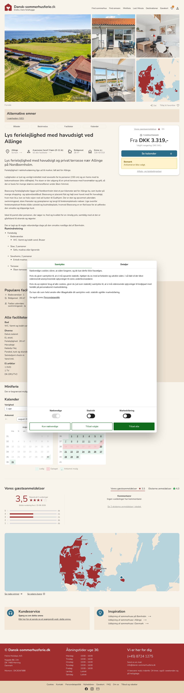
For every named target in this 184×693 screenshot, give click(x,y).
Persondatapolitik (73, 684)
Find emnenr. (115, 8)
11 (89, 441)
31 (13, 462)
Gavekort (164, 8)
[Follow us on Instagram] (92, 689)
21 (66, 451)
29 (71, 457)
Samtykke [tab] (60, 264)
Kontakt (59, 684)
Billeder (16, 126)
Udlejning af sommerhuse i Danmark (126, 623)
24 (83, 451)
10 (83, 441)
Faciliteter (68, 126)
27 (101, 451)
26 (95, 451)
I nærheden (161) (15, 118)
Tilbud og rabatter (129, 684)
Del (154, 105)
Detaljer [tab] (124, 264)
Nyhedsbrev (88, 684)
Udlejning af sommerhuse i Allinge (125, 619)
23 (77, 451)
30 (77, 457)
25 (89, 451)
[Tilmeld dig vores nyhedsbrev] (98, 689)
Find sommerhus (99, 8)
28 (66, 457)
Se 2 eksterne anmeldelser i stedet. (124, 506)
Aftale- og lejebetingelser (149, 171)
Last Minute (138, 8)
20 (101, 446)
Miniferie (127, 8)
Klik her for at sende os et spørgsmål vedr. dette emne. (45, 619)
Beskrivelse (43, 126)
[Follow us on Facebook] (86, 689)
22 (71, 451)
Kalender (95, 126)
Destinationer (152, 8)
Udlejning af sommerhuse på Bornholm (127, 616)
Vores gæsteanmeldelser (145, 129)
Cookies (50, 684)
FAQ (109, 684)
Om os (116, 684)
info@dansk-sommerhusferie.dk (141, 665)
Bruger (177, 8)
